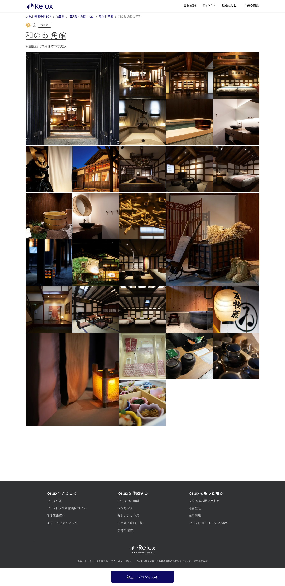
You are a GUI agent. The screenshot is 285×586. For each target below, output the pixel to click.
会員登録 (190, 5)
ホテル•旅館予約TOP (38, 16)
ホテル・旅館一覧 (129, 523)
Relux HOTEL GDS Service (208, 523)
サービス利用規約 (99, 561)
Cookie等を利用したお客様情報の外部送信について (164, 561)
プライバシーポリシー (122, 561)
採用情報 (195, 515)
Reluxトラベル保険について (67, 508)
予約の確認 (251, 5)
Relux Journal (128, 500)
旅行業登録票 (201, 561)
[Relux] (39, 5)
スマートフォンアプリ (62, 523)
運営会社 (195, 508)
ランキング (125, 508)
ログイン (209, 5)
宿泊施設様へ (56, 515)
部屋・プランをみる (143, 576)
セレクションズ (128, 515)
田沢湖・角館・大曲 (81, 16)
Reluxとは (229, 5)
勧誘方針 (82, 561)
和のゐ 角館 (106, 16)
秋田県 (60, 16)
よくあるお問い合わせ (204, 500)
